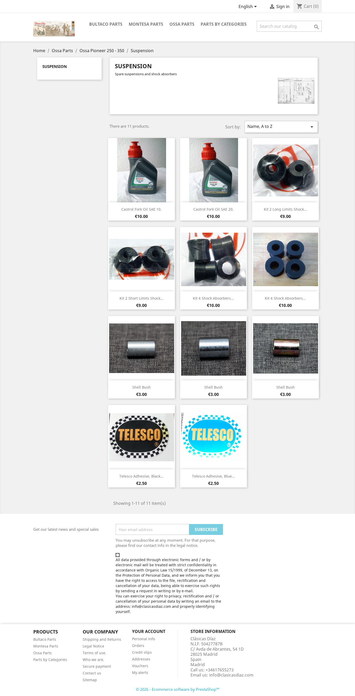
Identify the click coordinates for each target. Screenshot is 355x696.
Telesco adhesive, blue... (213, 476)
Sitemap (90, 679)
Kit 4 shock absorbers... (213, 298)
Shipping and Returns (102, 639)
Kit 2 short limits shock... (141, 298)
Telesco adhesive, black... (141, 476)
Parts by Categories (50, 659)
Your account (148, 631)
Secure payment (97, 666)
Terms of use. (94, 652)
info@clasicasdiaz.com (231, 675)
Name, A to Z (281, 126)
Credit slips (142, 652)
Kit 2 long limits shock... (285, 209)
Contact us (92, 673)
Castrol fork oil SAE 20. (213, 209)
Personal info (143, 638)
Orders (138, 645)
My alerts (140, 672)
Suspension (54, 66)
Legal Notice (93, 646)
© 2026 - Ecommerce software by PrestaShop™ (177, 689)
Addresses (141, 659)
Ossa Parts (181, 24)
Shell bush (141, 387)
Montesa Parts (146, 24)
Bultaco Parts (105, 24)
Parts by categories (224, 24)
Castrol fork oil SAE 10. (141, 209)
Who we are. (93, 659)
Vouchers (140, 665)
